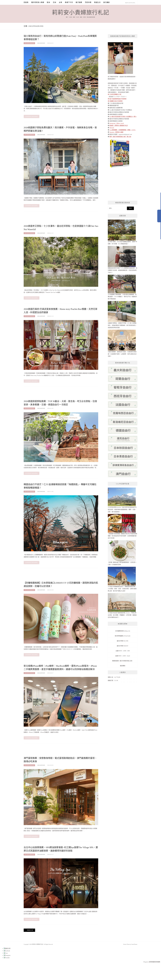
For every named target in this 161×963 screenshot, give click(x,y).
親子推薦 (79, 2)
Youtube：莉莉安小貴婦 (116, 132)
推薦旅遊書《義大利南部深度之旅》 (122, 661)
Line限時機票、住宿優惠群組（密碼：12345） (122, 130)
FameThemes (134, 944)
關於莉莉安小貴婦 (37, 2)
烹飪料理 (88, 2)
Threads (111, 127)
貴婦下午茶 (69, 2)
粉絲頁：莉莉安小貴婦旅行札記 (118, 125)
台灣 (60, 2)
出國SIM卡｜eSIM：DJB (123, 651)
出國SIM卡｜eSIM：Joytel (122, 656)
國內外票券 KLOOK (122, 641)
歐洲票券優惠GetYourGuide (122, 636)
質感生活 (97, 2)
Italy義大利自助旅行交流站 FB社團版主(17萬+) (123, 116)
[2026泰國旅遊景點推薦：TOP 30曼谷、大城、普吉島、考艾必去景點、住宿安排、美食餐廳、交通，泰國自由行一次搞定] (61, 437)
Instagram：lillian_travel (116, 123)
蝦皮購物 (122, 665)
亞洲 (54, 2)
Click (159, 216)
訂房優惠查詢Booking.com (122, 631)
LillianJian (41, 43)
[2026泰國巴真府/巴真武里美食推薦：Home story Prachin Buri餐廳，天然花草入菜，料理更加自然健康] (61, 345)
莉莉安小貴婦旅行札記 (80, 13)
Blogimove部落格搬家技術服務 (151, 962)
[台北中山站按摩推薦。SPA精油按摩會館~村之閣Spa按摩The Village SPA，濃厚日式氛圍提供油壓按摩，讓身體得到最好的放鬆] (61, 883)
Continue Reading (31, 116)
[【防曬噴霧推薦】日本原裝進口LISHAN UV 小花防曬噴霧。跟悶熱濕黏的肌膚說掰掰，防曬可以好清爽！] (61, 618)
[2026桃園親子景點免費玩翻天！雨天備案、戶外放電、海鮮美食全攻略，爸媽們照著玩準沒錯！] (61, 166)
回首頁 (26, 2)
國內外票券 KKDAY (122, 646)
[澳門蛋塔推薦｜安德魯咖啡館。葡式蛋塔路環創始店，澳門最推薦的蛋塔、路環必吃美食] (61, 797)
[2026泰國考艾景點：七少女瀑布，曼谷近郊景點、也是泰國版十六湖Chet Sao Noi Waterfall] (61, 261)
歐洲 (48, 2)
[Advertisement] (57, 219)
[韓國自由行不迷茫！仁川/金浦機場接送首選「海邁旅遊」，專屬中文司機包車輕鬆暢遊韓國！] (61, 523)
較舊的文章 (30, 930)
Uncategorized (29, 43)
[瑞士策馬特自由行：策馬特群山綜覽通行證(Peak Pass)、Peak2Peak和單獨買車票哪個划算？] (61, 75)
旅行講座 (106, 2)
